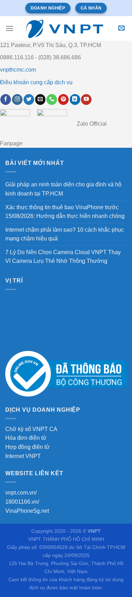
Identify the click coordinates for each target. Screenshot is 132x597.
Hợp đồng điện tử (27, 447)
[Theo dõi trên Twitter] (29, 99)
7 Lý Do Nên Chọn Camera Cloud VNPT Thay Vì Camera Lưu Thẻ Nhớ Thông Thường (63, 256)
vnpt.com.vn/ (21, 493)
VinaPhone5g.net (27, 511)
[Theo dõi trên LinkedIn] (75, 99)
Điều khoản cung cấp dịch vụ (36, 82)
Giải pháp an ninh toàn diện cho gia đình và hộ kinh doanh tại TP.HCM (63, 189)
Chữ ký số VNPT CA (31, 429)
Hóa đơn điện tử (25, 438)
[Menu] (9, 28)
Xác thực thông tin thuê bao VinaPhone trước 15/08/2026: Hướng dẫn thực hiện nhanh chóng (65, 211)
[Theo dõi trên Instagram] (17, 99)
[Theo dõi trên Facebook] (5, 99)
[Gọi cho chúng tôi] (51, 99)
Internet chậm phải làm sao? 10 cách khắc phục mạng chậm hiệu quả (64, 234)
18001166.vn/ (22, 502)
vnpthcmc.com (18, 70)
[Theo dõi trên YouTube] (86, 99)
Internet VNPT (23, 456)
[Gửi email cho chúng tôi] (40, 99)
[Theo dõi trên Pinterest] (63, 99)
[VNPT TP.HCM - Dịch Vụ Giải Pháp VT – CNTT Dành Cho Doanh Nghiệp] (65, 28)
